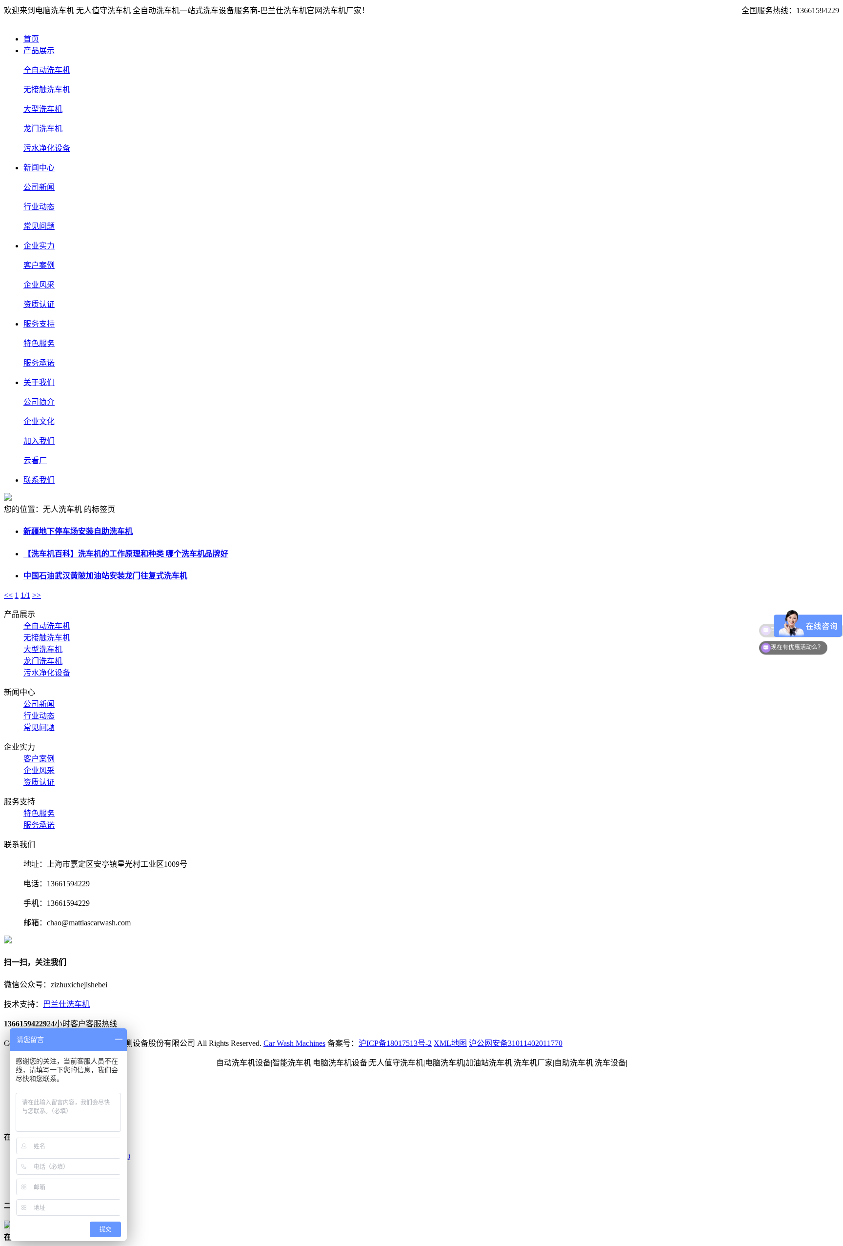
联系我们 (39, 480)
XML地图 (450, 1043)
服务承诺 (39, 363)
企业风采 (39, 285)
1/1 (25, 595)
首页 (31, 39)
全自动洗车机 (46, 70)
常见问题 (39, 226)
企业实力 (39, 246)
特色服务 (39, 343)
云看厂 (35, 460)
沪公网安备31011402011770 (515, 1043)
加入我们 (39, 441)
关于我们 (39, 382)
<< (8, 595)
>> (36, 595)
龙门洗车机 (42, 128)
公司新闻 (39, 187)
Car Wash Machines (294, 1043)
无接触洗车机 (46, 89)
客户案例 (39, 265)
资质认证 (39, 304)
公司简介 (39, 402)
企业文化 (39, 421)
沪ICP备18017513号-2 (395, 1043)
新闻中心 (39, 167)
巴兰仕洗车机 (66, 1004)
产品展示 (39, 50)
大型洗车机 (42, 109)
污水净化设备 (46, 148)
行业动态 (39, 207)
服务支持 (39, 324)
